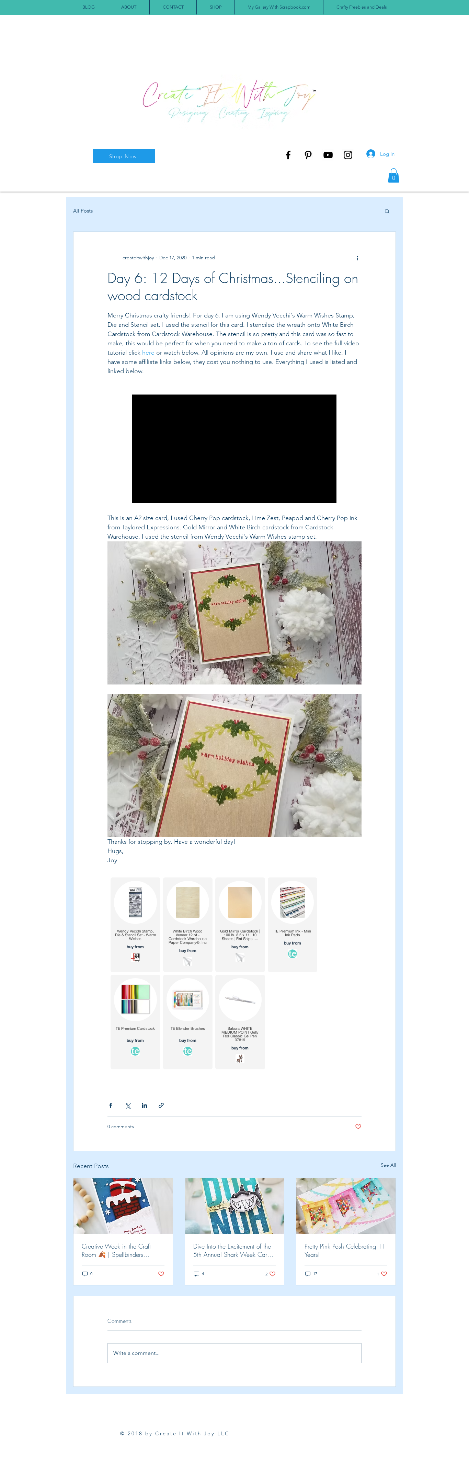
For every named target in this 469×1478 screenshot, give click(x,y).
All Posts (83, 210)
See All (388, 1165)
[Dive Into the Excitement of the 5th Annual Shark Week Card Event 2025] (234, 1206)
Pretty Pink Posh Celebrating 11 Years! (345, 1250)
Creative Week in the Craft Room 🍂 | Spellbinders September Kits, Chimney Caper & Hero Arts (123, 1250)
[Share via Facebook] (110, 1105)
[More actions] (357, 258)
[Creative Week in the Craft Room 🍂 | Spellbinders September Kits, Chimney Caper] (123, 1206)
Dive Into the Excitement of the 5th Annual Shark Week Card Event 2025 (232, 1250)
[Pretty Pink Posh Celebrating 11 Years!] (346, 1206)
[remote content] (234, 449)
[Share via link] (161, 1105)
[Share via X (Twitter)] (127, 1105)
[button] (394, 175)
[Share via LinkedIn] (144, 1105)
